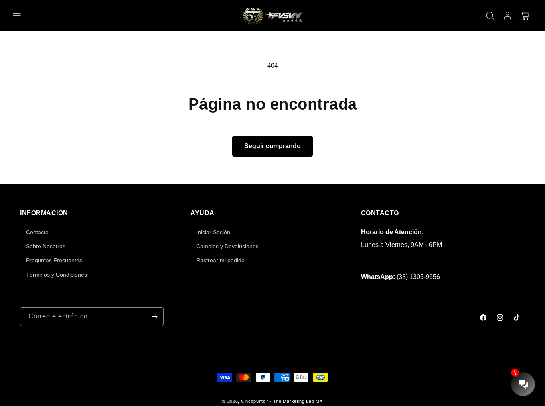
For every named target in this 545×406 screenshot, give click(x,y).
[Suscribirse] (154, 316)
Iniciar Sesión (213, 232)
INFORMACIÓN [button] (44, 213)
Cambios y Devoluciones (227, 246)
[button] (17, 15)
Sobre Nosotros (45, 246)
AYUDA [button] (202, 213)
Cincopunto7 (255, 401)
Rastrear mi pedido (220, 260)
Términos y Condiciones (56, 274)
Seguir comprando (272, 146)
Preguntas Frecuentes (54, 260)
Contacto (37, 232)
